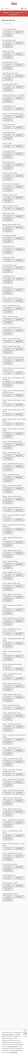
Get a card (8, 32)
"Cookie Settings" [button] (12, 1046)
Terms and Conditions (8, 1034)
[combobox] (11, 9)
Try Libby (5, 12)
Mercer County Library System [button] (11, 184)
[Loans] (22, 9)
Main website (19, 32)
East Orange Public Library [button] (10, 84)
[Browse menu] (25, 9)
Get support (8, 35)
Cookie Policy (13, 1052)
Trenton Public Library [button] (9, 875)
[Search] (2, 8)
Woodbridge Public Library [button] (10, 894)
